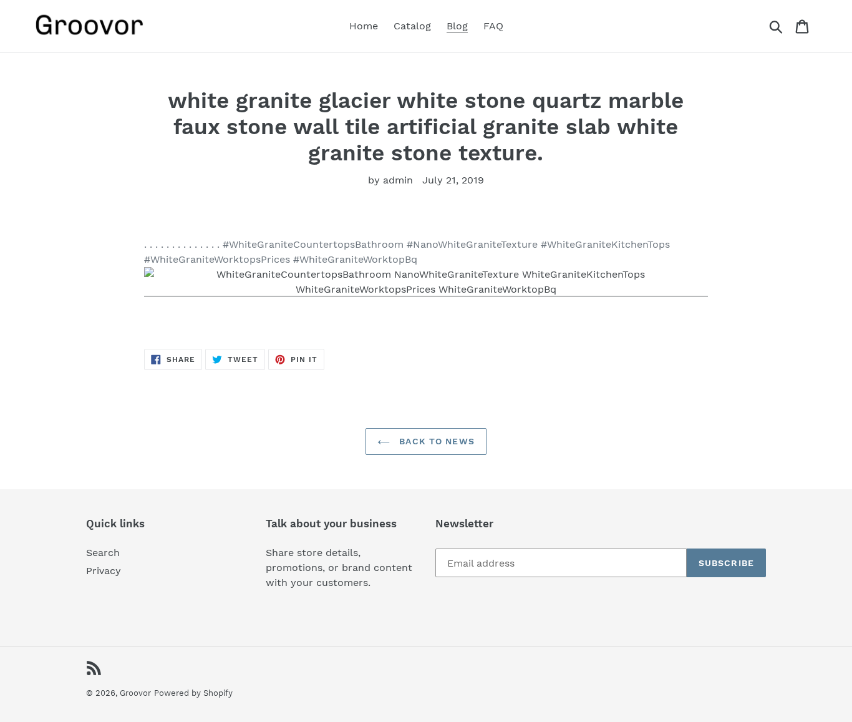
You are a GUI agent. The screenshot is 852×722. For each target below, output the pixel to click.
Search (103, 553)
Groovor (135, 693)
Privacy (103, 571)
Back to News (435, 441)
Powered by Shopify (193, 693)
